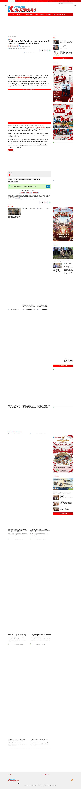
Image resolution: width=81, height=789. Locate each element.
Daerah (18, 14)
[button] (72, 3)
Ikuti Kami (29, 192)
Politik (23, 14)
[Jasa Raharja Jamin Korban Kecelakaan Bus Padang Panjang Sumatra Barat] (44, 356)
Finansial (15, 179)
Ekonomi (36, 14)
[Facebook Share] (40, 50)
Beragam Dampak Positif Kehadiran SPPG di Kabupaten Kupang (62, 260)
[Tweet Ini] (42, 50)
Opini (54, 14)
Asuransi (10, 179)
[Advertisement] (40, 26)
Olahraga (59, 14)
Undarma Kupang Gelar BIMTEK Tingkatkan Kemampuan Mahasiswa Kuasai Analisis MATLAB (65, 508)
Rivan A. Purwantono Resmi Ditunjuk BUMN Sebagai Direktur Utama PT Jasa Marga (29, 406)
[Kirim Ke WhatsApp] (50, 50)
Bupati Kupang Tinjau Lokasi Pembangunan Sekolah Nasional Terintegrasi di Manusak (62, 492)
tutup (6, 5)
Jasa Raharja (37, 179)
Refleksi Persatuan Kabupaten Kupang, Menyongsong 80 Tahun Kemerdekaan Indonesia (66, 41)
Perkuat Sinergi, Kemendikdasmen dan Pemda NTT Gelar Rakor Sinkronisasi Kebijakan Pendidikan (66, 497)
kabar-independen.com (14, 45)
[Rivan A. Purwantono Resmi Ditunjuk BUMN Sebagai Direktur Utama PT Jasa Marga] (29, 356)
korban (33, 127)
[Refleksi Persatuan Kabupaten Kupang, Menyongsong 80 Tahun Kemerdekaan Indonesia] (56, 42)
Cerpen (63, 14)
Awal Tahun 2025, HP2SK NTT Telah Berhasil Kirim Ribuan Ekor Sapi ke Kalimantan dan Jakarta (57, 270)
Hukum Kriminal (29, 14)
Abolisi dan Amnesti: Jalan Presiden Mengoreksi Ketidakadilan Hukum (65, 47)
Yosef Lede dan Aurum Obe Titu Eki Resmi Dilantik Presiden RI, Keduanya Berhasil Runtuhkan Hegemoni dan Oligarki (66, 53)
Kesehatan (42, 14)
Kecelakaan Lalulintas (13, 181)
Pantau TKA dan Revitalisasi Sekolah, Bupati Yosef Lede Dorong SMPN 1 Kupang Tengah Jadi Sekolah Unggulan (66, 503)
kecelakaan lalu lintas (40, 127)
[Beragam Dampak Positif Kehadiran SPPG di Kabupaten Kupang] (63, 253)
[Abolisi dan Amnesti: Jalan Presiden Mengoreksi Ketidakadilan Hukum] (56, 47)
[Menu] (8, 3)
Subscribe (36, 192)
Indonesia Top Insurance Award (22, 77)
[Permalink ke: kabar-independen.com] (9, 46)
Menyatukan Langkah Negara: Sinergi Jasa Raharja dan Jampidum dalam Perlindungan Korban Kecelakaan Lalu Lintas (14, 217)
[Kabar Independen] (22, 8)
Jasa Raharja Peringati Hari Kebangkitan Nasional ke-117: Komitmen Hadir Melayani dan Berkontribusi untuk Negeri (29, 305)
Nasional (13, 14)
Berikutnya (10, 150)
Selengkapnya (62, 58)
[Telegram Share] (47, 50)
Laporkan (22, 192)
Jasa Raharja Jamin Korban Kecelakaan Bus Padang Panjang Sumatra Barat (43, 406)
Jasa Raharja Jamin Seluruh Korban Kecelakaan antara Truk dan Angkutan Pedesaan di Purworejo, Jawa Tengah (14, 406)
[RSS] (72, 780)
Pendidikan (48, 14)
